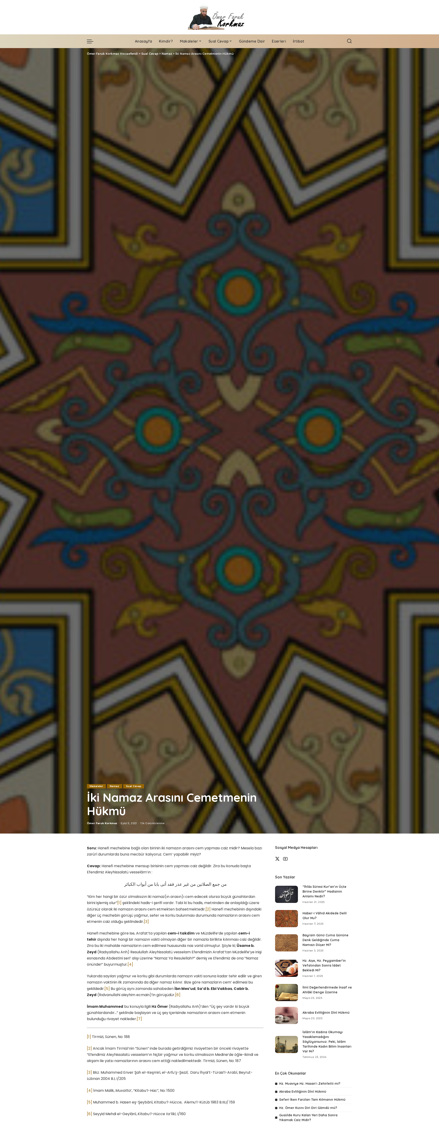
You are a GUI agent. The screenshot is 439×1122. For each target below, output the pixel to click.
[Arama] (349, 41)
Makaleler (96, 786)
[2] (208, 909)
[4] (130, 964)
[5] (107, 988)
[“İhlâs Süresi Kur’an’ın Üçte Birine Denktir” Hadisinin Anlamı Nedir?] (286, 894)
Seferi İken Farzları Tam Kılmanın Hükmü (312, 1100)
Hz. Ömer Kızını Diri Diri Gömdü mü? (308, 1108)
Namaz (114, 786)
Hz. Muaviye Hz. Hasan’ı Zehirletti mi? (309, 1083)
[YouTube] (285, 859)
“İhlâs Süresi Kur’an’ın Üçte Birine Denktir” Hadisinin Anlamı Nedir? (324, 891)
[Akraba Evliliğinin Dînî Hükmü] (286, 1015)
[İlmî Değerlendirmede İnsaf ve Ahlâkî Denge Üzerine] (286, 992)
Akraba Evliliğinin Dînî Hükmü (326, 1013)
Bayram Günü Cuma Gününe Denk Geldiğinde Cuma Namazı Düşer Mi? (325, 940)
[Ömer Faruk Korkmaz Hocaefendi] (219, 17)
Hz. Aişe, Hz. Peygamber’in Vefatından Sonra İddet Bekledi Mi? (324, 965)
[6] (177, 994)
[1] (119, 902)
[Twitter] (277, 859)
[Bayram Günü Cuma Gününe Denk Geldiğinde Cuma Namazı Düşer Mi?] (286, 942)
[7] (139, 1018)
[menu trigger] (92, 41)
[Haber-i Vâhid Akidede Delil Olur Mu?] (286, 918)
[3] (146, 921)
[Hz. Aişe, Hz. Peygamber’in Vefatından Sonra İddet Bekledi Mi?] (286, 968)
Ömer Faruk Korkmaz (102, 823)
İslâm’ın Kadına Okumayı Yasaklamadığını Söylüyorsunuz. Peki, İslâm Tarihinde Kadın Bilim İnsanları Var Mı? (326, 1041)
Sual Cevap (133, 786)
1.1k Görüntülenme (152, 823)
